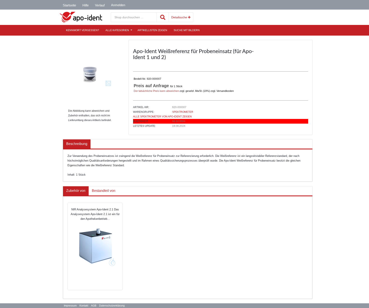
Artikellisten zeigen (152, 30)
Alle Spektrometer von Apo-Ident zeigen (162, 116)
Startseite (69, 5)
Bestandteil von (103, 190)
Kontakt (83, 305)
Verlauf (100, 5)
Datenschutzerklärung (112, 305)
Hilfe (85, 5)
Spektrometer (182, 111)
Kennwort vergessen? (82, 30)
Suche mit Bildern (187, 30)
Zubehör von (75, 190)
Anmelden (118, 5)
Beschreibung (76, 144)
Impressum (70, 305)
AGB (93, 305)
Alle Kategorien (117, 30)
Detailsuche (179, 17)
